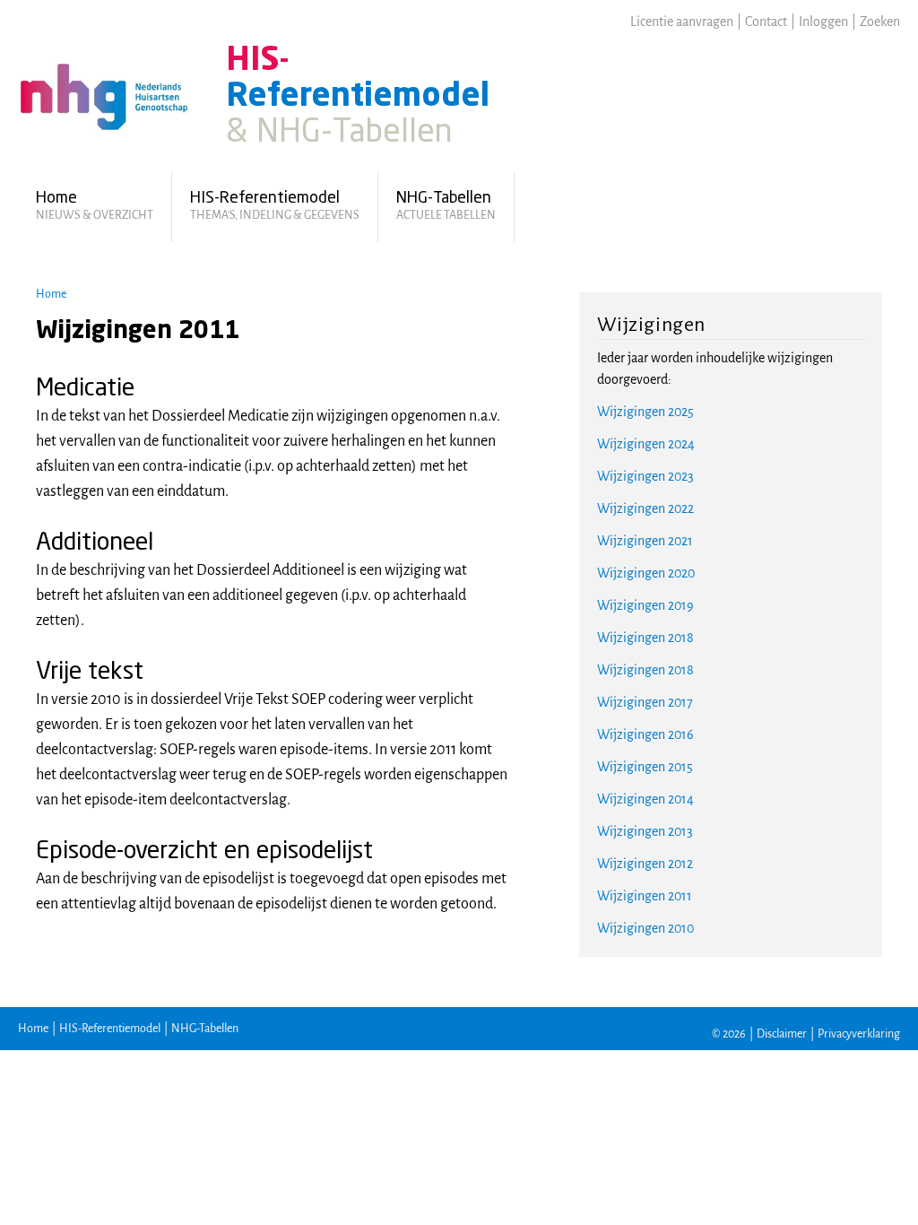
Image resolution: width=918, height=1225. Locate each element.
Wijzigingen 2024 (646, 444)
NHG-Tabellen (204, 1028)
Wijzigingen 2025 (645, 411)
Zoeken (880, 21)
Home (51, 294)
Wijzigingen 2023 (645, 476)
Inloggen (823, 21)
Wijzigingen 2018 (645, 637)
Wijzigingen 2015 (645, 767)
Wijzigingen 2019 (645, 605)
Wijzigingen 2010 (645, 928)
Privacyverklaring (859, 1034)
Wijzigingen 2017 (645, 702)
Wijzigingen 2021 (645, 541)
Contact (766, 21)
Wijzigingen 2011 (644, 896)
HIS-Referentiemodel (109, 1028)
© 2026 (729, 1034)
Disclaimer (782, 1034)
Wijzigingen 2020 (646, 573)
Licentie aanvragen (681, 21)
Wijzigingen (651, 324)
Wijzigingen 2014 (645, 799)
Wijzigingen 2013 (645, 831)
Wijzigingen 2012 (645, 863)
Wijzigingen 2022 (645, 508)
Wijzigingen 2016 (645, 734)
